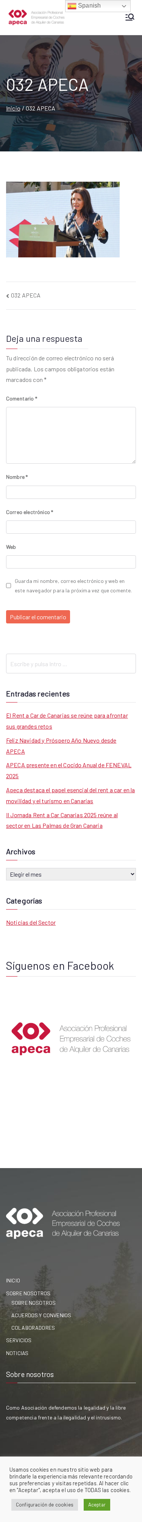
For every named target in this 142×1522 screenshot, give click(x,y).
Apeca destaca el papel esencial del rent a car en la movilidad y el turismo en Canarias (70, 795)
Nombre (17, 477)
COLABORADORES (33, 1327)
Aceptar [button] (97, 1505)
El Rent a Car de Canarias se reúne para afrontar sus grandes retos (67, 721)
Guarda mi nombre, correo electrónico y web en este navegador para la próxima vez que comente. (73, 586)
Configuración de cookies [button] (44, 1505)
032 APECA (26, 295)
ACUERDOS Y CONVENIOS (41, 1315)
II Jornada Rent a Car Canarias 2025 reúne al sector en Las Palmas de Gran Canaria (62, 820)
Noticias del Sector (31, 922)
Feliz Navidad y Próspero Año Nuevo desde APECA (61, 746)
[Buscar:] (71, 663)
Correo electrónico (29, 512)
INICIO (13, 1280)
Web (11, 547)
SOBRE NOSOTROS (28, 1293)
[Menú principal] (130, 17)
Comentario (21, 398)
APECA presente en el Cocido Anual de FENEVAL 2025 (68, 770)
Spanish (88, 5)
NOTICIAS (17, 1353)
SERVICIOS (18, 1340)
